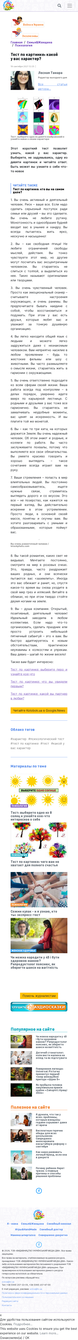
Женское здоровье (23, 950)
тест (45, 743)
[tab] (39, 1190)
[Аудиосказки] (39, 1006)
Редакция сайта (10, 1301)
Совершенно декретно (53, 1235)
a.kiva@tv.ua (8, 1281)
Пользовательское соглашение (18, 1297)
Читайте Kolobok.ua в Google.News (39, 710)
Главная (17, 42)
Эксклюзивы (30, 36)
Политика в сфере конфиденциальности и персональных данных (35, 1293)
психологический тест (47, 739)
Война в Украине (33, 24)
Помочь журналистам (39, 996)
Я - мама (12, 1223)
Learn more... (49, 1333)
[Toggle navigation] (69, 5)
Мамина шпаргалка (23, 1235)
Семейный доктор (51, 1229)
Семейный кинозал (59, 1223)
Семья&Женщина (39, 42)
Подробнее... (22, 1324)
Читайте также (38, 188)
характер (19, 739)
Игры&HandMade (26, 1229)
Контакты (7, 1305)
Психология (23, 45)
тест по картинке (25, 743)
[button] (59, 5)
